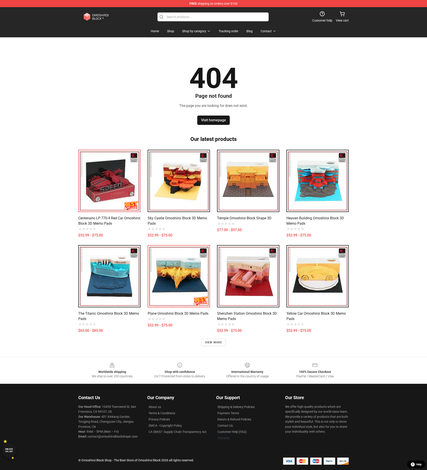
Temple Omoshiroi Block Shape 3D (244, 218)
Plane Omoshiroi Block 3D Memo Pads (178, 313)
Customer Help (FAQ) (232, 432)
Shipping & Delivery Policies (236, 407)
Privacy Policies (159, 419)
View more (213, 342)
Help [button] (419, 464)
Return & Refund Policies (234, 419)
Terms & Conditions (162, 413)
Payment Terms (228, 413)
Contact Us (225, 425)
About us (155, 407)
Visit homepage (213, 120)
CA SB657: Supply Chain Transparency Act (178, 432)
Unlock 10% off (9, 450)
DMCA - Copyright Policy (165, 425)
